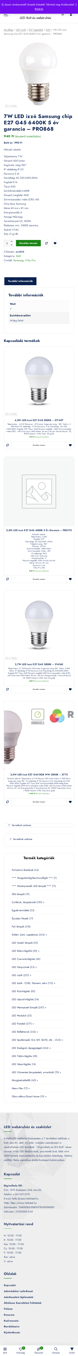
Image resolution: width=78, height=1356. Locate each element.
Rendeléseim (11, 1326)
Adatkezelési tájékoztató (18, 1297)
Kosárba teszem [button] (39, 445)
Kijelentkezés (12, 1332)
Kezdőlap (8, 30)
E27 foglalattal (36, 30)
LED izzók (21, 30)
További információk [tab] (20, 281)
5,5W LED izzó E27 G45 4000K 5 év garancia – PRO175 (39, 530)
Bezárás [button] (39, 9)
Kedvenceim (11, 1320)
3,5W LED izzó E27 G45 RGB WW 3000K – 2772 (39, 774)
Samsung (18, 260)
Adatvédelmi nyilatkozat (18, 1291)
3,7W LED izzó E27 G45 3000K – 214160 (39, 664)
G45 (48, 30)
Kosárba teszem (28, 243)
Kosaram (9, 1315)
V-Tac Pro (30, 260)
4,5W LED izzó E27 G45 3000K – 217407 (39, 420)
